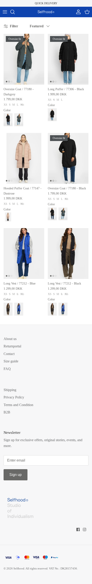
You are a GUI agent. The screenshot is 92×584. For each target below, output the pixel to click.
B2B (7, 412)
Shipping (10, 390)
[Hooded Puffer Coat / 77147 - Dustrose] (24, 158)
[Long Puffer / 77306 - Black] (52, 114)
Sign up (15, 475)
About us (10, 339)
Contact (9, 354)
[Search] (15, 12)
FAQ (7, 369)
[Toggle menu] (5, 12)
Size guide (11, 361)
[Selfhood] (46, 12)
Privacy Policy (14, 397)
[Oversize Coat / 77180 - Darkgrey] (18, 119)
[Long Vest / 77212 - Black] (8, 309)
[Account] (77, 12)
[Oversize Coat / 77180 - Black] (8, 119)
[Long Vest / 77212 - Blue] (24, 253)
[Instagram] (84, 529)
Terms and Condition (18, 405)
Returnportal (12, 346)
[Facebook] (78, 529)
